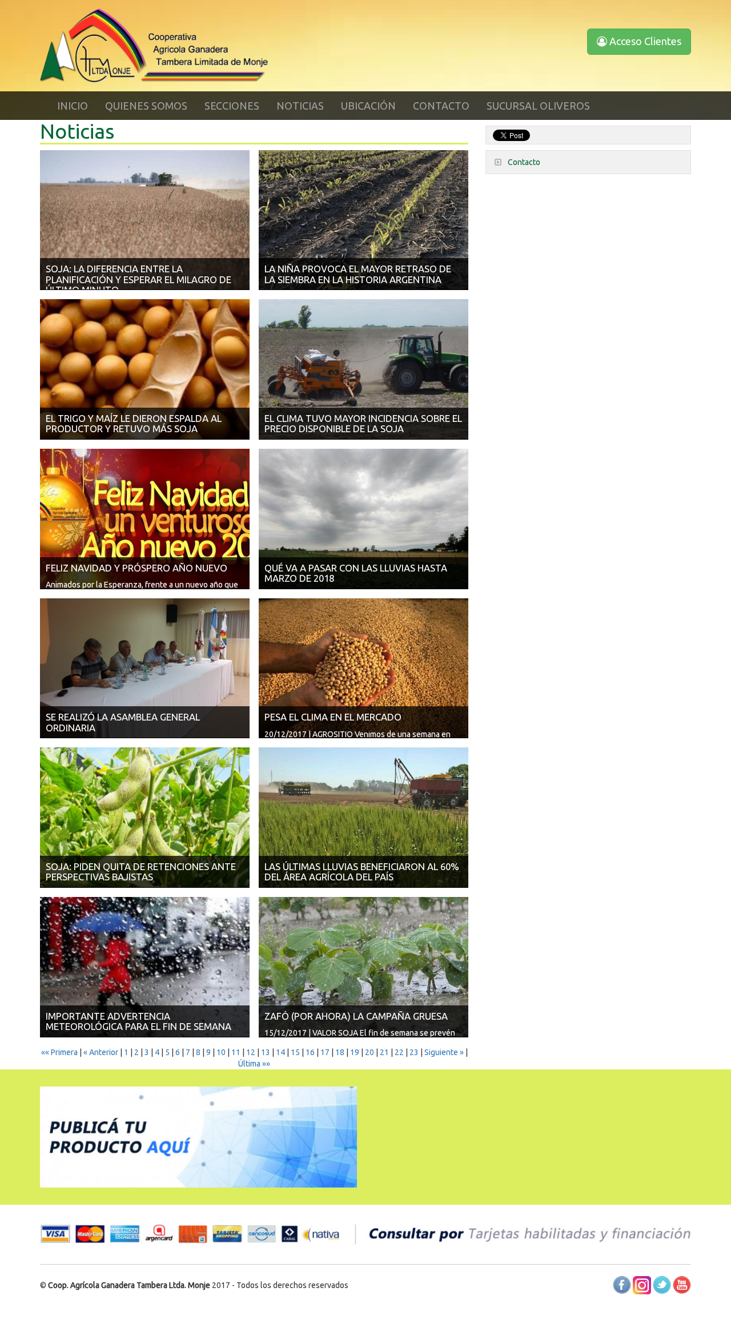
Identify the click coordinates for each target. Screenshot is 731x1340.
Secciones (231, 105)
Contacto (441, 105)
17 (325, 1052)
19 (354, 1052)
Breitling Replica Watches (45, 1311)
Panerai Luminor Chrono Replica (580, 1322)
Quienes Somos (146, 105)
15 (295, 1052)
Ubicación (368, 105)
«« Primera (59, 1052)
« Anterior (100, 1052)
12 (250, 1052)
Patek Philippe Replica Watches (551, 1334)
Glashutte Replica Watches (360, 1334)
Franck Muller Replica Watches (133, 1334)
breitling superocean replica (350, 1311)
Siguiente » (444, 1052)
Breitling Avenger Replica (446, 1311)
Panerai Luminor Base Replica (471, 1322)
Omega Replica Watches (618, 1311)
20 (369, 1052)
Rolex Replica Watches (533, 1311)
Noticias (300, 105)
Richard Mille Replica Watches (166, 1322)
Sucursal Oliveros (538, 105)
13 (265, 1052)
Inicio (72, 105)
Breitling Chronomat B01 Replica (241, 1311)
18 (339, 1052)
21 (384, 1052)
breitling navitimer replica (137, 1311)
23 (414, 1052)
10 (221, 1052)
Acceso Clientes (644, 41)
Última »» (254, 1063)
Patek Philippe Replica (72, 1322)
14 (280, 1052)
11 (235, 1052)
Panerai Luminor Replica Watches (358, 1322)
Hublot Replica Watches (452, 1334)
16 (310, 1052)
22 (399, 1052)
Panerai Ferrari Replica (259, 1322)
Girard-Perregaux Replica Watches (250, 1334)
